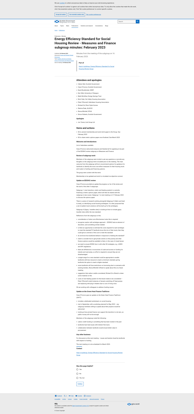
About (56, 26)
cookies (62, 3)
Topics (62, 26)
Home (56, 30)
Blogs (106, 26)
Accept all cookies (61, 14)
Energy (56, 60)
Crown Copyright (83, 399)
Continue (80, 384)
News (67, 26)
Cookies (75, 399)
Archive (64, 399)
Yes (80, 369)
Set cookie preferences (93, 14)
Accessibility (57, 399)
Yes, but (81, 378)
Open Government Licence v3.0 (80, 405)
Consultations (99, 26)
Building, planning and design (64, 59)
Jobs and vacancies (94, 399)
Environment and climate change (66, 60)
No (80, 374)
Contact (70, 399)
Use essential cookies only (76, 14)
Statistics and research (87, 26)
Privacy (102, 399)
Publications (75, 26)
